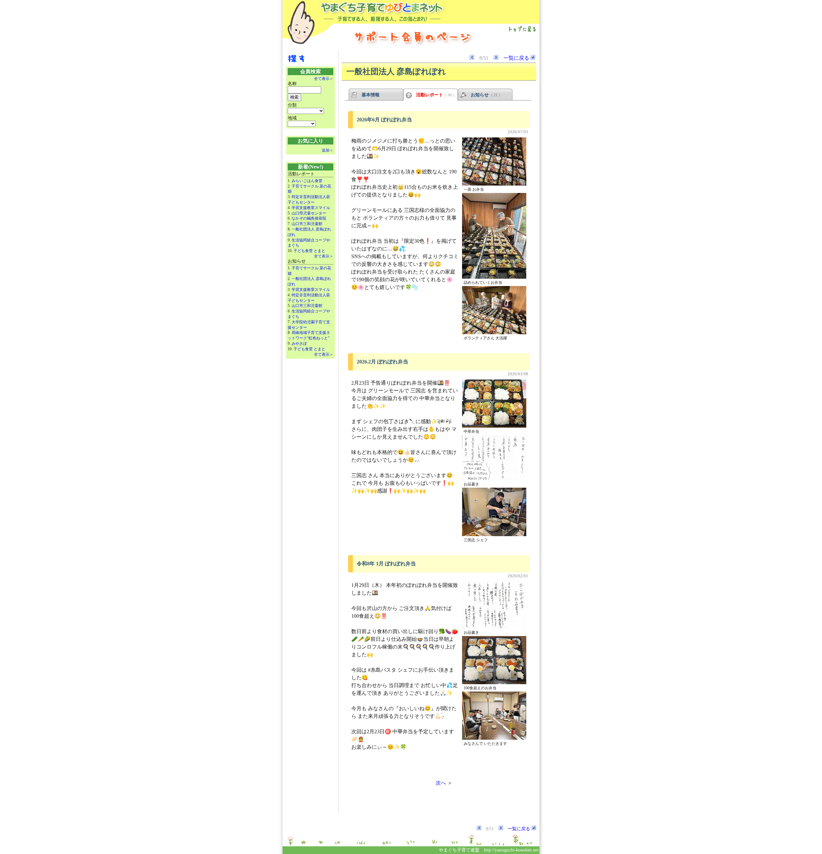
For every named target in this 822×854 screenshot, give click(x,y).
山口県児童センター (309, 213)
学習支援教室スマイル (311, 207)
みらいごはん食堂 (307, 181)
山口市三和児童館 (307, 224)
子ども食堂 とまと (309, 250)
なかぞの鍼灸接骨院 (309, 218)
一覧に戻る (516, 58)
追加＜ (327, 150)
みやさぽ (299, 343)
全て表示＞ (323, 78)
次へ (441, 783)
